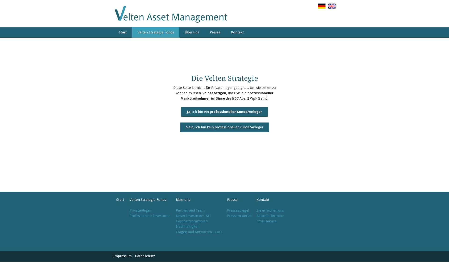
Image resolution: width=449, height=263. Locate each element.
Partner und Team (190, 210)
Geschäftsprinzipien (192, 221)
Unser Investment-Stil (193, 216)
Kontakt (237, 32)
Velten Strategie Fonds (156, 32)
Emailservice (266, 221)
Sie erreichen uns (270, 210)
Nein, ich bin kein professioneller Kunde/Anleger (224, 127)
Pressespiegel (238, 210)
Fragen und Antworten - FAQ (199, 232)
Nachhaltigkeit (188, 226)
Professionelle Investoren (150, 216)
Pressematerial (239, 216)
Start (123, 32)
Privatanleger (140, 210)
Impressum (122, 256)
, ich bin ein (224, 112)
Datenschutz (145, 256)
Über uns (192, 32)
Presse (215, 32)
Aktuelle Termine (270, 216)
